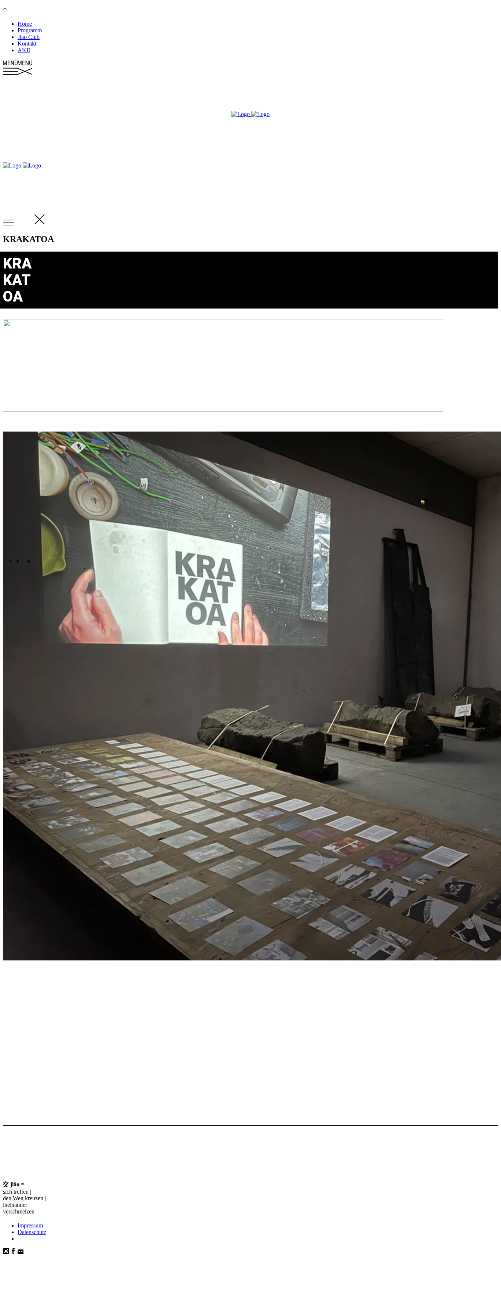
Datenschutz (32, 1232)
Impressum (30, 1225)
